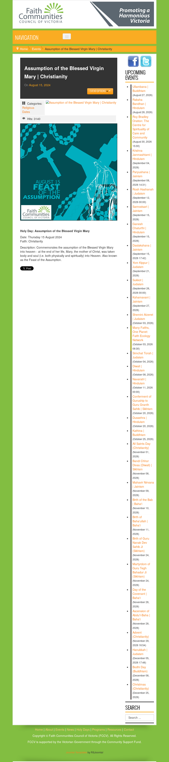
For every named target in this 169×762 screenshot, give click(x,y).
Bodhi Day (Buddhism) (140, 669)
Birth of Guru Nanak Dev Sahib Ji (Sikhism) (141, 544)
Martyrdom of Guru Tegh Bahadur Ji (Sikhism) (141, 570)
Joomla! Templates (76, 752)
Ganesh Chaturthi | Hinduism (139, 228)
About (49, 729)
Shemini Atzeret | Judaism (143, 316)
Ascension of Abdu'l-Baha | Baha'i (141, 615)
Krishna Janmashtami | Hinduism (142, 154)
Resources (114, 729)
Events (36, 49)
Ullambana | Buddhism (140, 89)
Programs (99, 729)
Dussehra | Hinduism (140, 420)
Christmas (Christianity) (141, 686)
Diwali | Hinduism (139, 368)
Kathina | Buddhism (139, 433)
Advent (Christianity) (141, 634)
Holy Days (83, 729)
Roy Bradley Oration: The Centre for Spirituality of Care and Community (141, 127)
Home (24, 49)
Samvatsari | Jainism (141, 208)
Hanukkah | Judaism (140, 652)
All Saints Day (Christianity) (141, 445)
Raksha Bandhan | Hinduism (139, 103)
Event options (98, 91)
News (71, 729)
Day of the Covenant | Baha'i (140, 593)
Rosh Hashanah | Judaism (143, 191)
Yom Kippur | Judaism (141, 265)
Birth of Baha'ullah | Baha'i (140, 521)
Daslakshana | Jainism (142, 247)
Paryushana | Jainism (141, 174)
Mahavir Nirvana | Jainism (143, 484)
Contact (129, 729)
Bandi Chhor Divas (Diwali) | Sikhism (142, 465)
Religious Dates (28, 110)
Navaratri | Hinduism (139, 381)
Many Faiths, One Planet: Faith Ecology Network (141, 333)
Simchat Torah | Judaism (143, 355)
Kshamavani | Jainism (141, 299)
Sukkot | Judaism (138, 282)
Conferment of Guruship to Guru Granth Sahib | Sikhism (143, 402)
